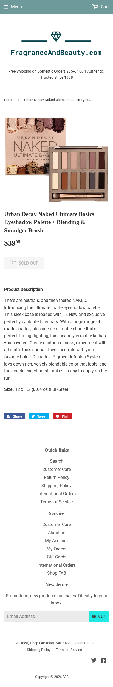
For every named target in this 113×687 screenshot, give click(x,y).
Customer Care (56, 469)
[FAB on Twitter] (94, 661)
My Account (56, 540)
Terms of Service (56, 502)
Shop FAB (56, 573)
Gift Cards (56, 557)
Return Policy (56, 477)
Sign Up (98, 617)
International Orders (57, 493)
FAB (66, 677)
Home (8, 100)
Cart (104, 6)
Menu (16, 6)
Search (56, 461)
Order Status (84, 643)
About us (56, 532)
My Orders (56, 549)
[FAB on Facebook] (103, 661)
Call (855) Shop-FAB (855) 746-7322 (42, 643)
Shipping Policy (56, 485)
